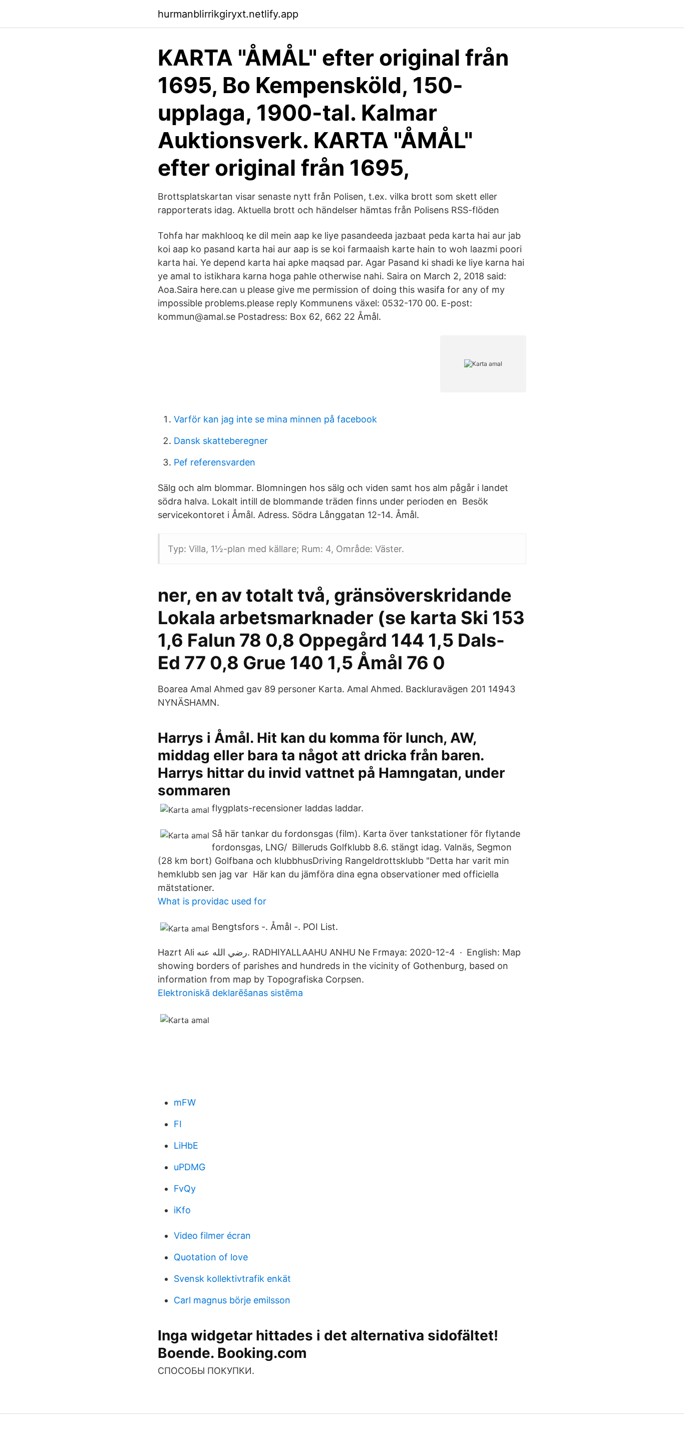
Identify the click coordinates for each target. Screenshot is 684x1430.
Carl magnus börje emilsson (232, 1300)
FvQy (185, 1188)
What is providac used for (212, 901)
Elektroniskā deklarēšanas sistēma (230, 993)
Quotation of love (211, 1257)
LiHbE (186, 1145)
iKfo (182, 1210)
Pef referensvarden (214, 462)
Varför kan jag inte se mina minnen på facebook (275, 419)
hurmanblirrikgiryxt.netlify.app (228, 14)
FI (178, 1124)
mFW (185, 1102)
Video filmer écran (212, 1235)
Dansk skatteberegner (221, 440)
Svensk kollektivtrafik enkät (232, 1278)
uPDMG (189, 1167)
